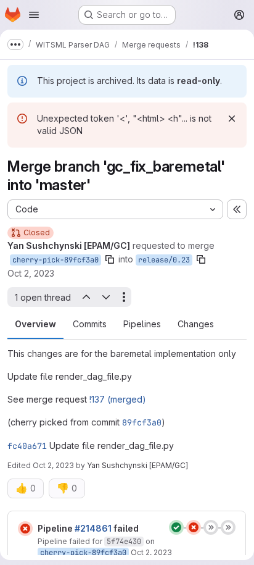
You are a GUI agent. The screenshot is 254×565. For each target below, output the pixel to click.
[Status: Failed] (25, 528)
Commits (90, 324)
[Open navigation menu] (34, 15)
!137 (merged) (117, 399)
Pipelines (142, 324)
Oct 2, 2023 (30, 273)
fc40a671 (27, 445)
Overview (35, 324)
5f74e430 (124, 541)
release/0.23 (164, 260)
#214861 (93, 528)
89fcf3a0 (142, 422)
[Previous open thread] (86, 297)
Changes (196, 324)
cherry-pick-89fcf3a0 (55, 260)
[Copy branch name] (109, 259)
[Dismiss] (231, 118)
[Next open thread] (106, 297)
